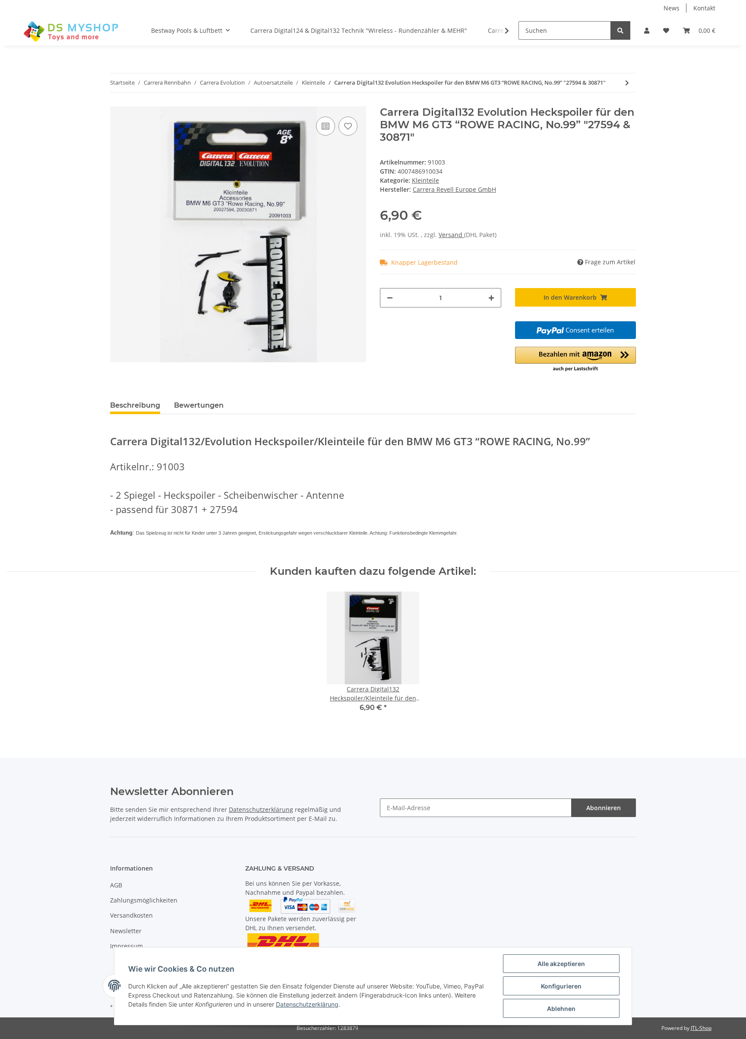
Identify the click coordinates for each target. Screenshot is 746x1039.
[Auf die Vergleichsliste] (325, 126)
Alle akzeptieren (561, 963)
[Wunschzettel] (666, 30)
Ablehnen (561, 1008)
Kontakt (704, 8)
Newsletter (126, 931)
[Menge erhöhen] (491, 297)
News (672, 8)
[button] (646, 30)
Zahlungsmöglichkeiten (143, 900)
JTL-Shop (701, 1028)
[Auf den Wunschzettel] (347, 126)
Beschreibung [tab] (135, 405)
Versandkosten (131, 915)
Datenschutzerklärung (261, 809)
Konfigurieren (561, 986)
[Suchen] (620, 30)
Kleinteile (425, 180)
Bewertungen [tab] (199, 405)
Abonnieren (603, 808)
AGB (116, 885)
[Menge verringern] (389, 297)
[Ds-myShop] (72, 30)
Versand (451, 235)
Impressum (126, 946)
